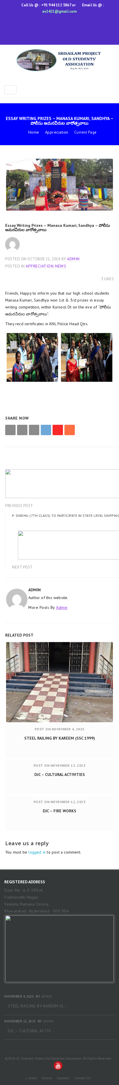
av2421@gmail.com (59, 11)
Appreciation (56, 132)
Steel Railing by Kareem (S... (37, 1006)
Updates (63, 1078)
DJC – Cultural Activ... (31, 1030)
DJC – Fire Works (59, 810)
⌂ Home (31, 1078)
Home (33, 132)
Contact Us (82, 1078)
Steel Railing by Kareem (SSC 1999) (59, 738)
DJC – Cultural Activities (59, 774)
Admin (73, 258)
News (60, 266)
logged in (37, 852)
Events (47, 1078)
